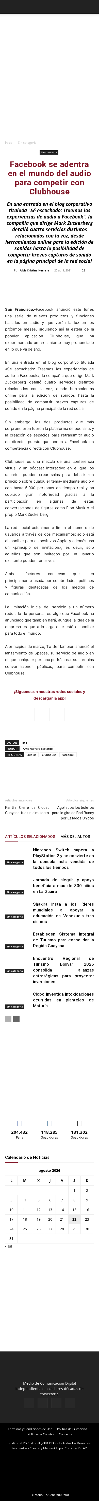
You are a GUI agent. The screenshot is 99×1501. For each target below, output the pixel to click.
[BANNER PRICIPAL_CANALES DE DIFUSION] (49, 24)
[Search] (92, 7)
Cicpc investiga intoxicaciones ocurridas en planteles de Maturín (63, 1000)
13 (50, 1209)
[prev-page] (8, 1019)
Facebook (68, 755)
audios (31, 755)
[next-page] (16, 1019)
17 (11, 1219)
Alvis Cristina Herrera (35, 270)
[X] (56, 1403)
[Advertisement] (49, 85)
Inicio (8, 142)
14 (62, 1209)
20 (50, 1219)
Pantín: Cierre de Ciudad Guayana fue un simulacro (27, 810)
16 (87, 1209)
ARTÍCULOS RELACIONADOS (30, 836)
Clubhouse (49, 755)
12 (39, 1209)
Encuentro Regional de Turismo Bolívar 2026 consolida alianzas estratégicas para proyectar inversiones (63, 970)
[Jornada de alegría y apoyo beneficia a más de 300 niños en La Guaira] (17, 885)
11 (25, 1209)
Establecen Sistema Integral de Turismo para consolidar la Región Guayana (63, 939)
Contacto (65, 1434)
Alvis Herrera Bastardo (38, 748)
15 (74, 1209)
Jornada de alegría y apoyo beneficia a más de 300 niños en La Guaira (63, 885)
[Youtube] (70, 1403)
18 (25, 1219)
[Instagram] (43, 1403)
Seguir (50, 1121)
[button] (9, 7)
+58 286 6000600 (56, 1495)
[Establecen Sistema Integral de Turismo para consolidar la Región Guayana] (17, 940)
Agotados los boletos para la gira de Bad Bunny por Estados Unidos (73, 812)
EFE (24, 742)
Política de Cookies (41, 1434)
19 (39, 1219)
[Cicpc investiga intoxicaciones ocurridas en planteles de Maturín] (17, 1000)
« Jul (8, 1246)
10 (11, 1209)
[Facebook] (29, 1403)
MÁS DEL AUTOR (75, 836)
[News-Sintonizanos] (43, 1104)
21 (62, 1219)
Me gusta (20, 1121)
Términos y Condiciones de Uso (30, 1429)
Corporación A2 (76, 1448)
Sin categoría (27, 142)
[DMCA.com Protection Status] (49, 1488)
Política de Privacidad (72, 1429)
